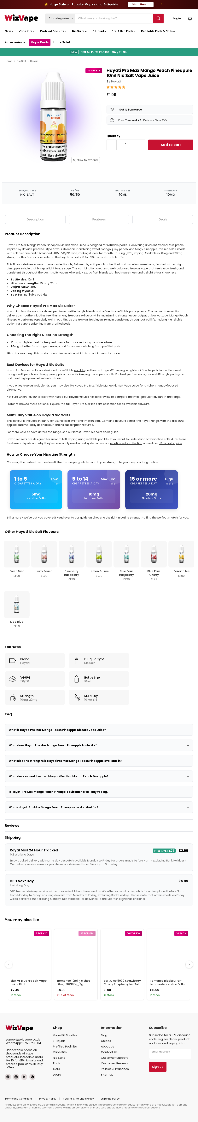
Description (35, 219)
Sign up (157, 1067)
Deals (163, 219)
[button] (116, 87)
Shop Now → (140, 4)
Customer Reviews (114, 1063)
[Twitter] (24, 1077)
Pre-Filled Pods (123, 31)
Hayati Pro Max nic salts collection (93, 404)
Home (9, 61)
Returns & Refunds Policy (78, 1098)
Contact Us (109, 1052)
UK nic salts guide (170, 443)
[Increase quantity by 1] (140, 145)
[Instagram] (16, 1077)
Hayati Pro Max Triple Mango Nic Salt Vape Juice (107, 385)
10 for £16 (17, 1060)
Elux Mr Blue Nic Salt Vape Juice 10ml (29, 982)
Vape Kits (26, 31)
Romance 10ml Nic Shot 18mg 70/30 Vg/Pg (73, 982)
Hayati (34, 61)
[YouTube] (32, 1077)
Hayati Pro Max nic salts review (89, 397)
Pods (56, 1063)
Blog (104, 1035)
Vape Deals (40, 42)
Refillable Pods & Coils (157, 31)
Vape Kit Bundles (65, 1035)
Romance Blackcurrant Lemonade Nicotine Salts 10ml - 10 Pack (167, 984)
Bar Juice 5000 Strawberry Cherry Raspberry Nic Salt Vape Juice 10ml (122, 984)
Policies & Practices (115, 1069)
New (8, 31)
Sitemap (107, 1074)
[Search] (158, 18)
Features (99, 219)
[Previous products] (9, 964)
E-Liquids (59, 1041)
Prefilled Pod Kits (52, 31)
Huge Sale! (61, 42)
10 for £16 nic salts (59, 421)
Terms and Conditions (18, 1098)
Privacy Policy (47, 1098)
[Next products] (189, 964)
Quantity (113, 136)
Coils (56, 1069)
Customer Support (114, 1058)
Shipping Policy (110, 1098)
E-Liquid (98, 31)
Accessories (14, 42)
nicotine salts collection (126, 443)
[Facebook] (8, 1077)
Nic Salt (21, 61)
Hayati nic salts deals (96, 432)
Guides (106, 1041)
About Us (107, 1046)
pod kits (79, 370)
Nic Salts (78, 31)
